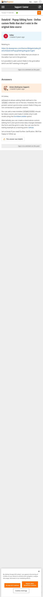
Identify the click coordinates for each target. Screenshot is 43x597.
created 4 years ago (17, 37)
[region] (21, 582)
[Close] (39, 571)
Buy (30, 2)
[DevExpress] (8, 2)
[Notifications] (40, 2)
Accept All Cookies (12, 585)
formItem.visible (20, 116)
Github (31, 127)
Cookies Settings (21, 591)
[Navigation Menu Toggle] (3, 7)
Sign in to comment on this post (29, 69)
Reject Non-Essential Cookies (30, 584)
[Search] (40, 7)
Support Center (21, 7)
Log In (35, 2)
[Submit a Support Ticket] (39, 13)
